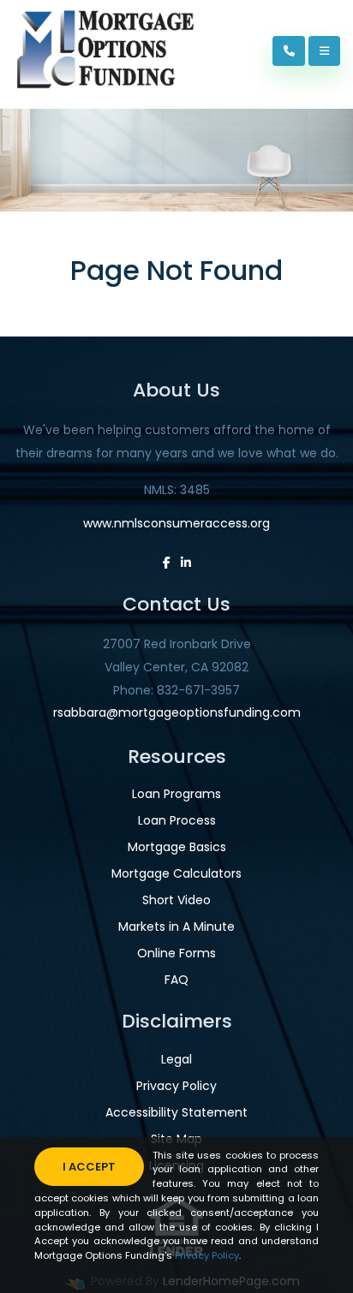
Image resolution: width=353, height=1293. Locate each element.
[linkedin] (186, 563)
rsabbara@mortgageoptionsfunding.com (177, 712)
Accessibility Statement (176, 1112)
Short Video (176, 900)
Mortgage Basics (177, 846)
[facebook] (167, 563)
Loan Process (177, 820)
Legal (176, 1059)
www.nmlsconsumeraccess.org (176, 523)
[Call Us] (289, 51)
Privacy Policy (176, 1085)
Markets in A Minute (176, 926)
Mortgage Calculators (176, 873)
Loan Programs (176, 793)
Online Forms (176, 953)
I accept (89, 1167)
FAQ (176, 979)
